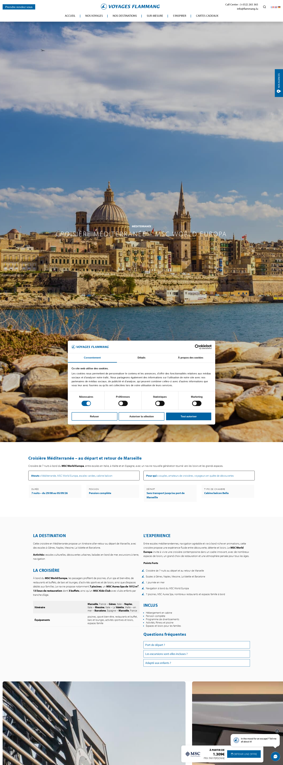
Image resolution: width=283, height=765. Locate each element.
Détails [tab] (142, 357)
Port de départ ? (155, 645)
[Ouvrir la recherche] (264, 7)
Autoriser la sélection (141, 416)
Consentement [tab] (92, 357)
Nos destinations (125, 16)
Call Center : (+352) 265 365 (241, 4)
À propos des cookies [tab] (190, 357)
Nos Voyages (94, 16)
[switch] (123, 403)
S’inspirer (179, 16)
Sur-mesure (155, 16)
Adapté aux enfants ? (158, 663)
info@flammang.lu (247, 8)
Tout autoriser (189, 416)
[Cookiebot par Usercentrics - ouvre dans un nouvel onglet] (197, 346)
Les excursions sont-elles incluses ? (166, 654)
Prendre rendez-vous (19, 7)
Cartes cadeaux (207, 16)
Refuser (94, 416)
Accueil (70, 16)
